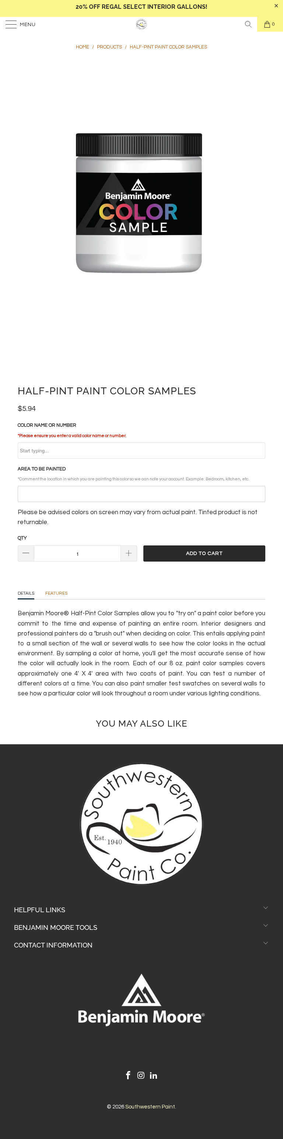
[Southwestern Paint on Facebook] (128, 1076)
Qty (22, 538)
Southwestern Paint (150, 1107)
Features (56, 593)
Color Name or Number (72, 430)
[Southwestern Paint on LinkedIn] (154, 1076)
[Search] (248, 24)
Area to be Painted (133, 473)
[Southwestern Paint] (141, 24)
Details (26, 593)
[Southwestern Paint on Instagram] (141, 1076)
